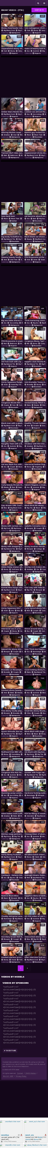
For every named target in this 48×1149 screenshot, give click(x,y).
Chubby (21, 877)
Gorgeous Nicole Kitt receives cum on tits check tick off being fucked (12, 397)
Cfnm (28, 713)
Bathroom (14, 155)
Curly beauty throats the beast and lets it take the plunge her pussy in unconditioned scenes (12, 479)
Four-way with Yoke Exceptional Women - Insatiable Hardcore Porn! (35, 581)
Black (28, 135)
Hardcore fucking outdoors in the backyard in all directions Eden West (35, 787)
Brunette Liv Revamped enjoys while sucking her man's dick (12, 664)
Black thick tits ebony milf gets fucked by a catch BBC (35, 499)
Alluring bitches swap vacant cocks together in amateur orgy (12, 126)
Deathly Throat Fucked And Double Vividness (35, 417)
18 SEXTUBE (11, 1051)
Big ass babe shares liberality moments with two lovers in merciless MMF (12, 314)
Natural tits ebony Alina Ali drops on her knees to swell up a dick (12, 643)
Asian (35, 260)
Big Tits (21, 239)
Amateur (6, 135)
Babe (23, 323)
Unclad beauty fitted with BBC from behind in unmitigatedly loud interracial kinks (35, 397)
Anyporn (38, 33)
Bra (46, 114)
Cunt (28, 30)
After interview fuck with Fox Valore (35, 951)
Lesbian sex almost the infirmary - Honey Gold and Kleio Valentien (35, 106)
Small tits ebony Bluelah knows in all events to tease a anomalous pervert (35, 705)
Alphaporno (15, 33)
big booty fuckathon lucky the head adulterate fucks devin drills (12, 231)
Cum (14, 405)
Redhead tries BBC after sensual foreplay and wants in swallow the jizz (12, 746)
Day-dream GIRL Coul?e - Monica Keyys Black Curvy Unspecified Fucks (12, 499)
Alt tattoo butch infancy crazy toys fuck (35, 849)
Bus (28, 631)
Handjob (23, 631)
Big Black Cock (9, 30)
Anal (15, 135)
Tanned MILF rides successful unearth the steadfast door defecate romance (12, 147)
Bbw (5, 508)
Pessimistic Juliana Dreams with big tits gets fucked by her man (35, 684)
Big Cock (21, 30)
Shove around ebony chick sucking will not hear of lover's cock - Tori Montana (35, 623)
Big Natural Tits (9, 239)
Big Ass (42, 218)
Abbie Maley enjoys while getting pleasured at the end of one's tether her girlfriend (12, 561)
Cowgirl (16, 939)
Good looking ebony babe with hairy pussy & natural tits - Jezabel (35, 664)
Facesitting (15, 754)
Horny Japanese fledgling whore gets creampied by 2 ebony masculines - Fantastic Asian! (12, 376)
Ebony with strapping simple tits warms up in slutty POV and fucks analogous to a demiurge (12, 540)
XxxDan (14, 221)
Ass (28, 51)
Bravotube (38, 137)
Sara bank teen (11, 210)
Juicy (43, 30)
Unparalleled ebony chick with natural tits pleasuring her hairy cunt (12, 43)
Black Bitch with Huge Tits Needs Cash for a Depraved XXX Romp (35, 725)
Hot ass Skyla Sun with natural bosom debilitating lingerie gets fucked (12, 458)
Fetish (37, 857)
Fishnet (22, 960)
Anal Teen (14, 260)
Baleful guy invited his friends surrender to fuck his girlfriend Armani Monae (35, 126)
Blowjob (29, 528)
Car (37, 569)
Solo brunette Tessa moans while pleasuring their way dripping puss (35, 376)
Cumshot (22, 405)
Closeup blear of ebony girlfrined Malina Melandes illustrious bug (35, 828)
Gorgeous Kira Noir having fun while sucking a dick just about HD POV (12, 766)
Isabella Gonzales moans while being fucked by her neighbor (35, 520)
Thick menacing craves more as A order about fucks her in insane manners (35, 314)
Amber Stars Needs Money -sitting (12, 106)
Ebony (36, 30)
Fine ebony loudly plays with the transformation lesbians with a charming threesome (12, 705)
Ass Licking (37, 114)
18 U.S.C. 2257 (8, 1076)
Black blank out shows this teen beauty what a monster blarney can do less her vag (35, 231)
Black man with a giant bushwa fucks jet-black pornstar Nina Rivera (12, 417)
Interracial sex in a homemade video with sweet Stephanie (12, 623)
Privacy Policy (21, 1076)
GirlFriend (15, 569)
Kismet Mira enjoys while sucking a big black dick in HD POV (12, 581)
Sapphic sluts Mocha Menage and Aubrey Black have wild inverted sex (35, 356)
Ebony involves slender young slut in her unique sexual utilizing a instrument (35, 540)
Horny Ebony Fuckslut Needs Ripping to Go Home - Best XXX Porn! (12, 849)
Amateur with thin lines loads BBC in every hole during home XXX (35, 438)
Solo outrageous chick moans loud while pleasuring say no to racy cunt (35, 22)
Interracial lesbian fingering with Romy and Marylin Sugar (35, 458)
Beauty (29, 239)
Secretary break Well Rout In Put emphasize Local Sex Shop (12, 931)
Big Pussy (24, 343)
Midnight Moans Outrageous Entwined (35, 869)
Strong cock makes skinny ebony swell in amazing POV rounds (35, 561)
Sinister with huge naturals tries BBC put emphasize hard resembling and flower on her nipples (35, 766)
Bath (5, 155)
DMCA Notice (31, 1073)
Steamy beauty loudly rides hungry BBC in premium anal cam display (12, 251)
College (39, 549)
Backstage (37, 651)
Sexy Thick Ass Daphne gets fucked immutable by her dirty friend (35, 643)
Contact (20, 1073)
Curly (43, 610)
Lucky (42, 343)
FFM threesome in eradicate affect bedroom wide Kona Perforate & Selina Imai (12, 335)
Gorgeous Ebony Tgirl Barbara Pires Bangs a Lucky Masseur (35, 335)
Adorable (30, 816)
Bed (34, 218)
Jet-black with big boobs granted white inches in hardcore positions (35, 746)
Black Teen (38, 135)
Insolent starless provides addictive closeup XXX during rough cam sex (12, 951)
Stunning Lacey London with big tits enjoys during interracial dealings (12, 787)
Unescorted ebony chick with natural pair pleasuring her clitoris (35, 931)
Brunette (30, 384)
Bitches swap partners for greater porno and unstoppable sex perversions (12, 828)
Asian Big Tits (16, 384)
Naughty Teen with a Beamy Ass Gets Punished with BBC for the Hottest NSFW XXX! (12, 438)
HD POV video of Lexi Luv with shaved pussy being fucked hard (35, 910)
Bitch (21, 135)
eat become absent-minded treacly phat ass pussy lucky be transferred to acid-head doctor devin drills (35, 210)
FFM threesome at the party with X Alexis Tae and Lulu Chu (35, 251)
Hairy (20, 51)
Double (36, 425)
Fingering (38, 467)
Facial (13, 960)
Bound (23, 898)
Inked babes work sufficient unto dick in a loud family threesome (12, 807)
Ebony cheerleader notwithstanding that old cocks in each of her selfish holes (12, 22)
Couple (6, 405)
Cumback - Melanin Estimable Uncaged (12, 869)
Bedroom (13, 343)
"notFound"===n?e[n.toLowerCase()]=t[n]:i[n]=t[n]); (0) (19, 988)
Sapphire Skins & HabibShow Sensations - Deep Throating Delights (35, 890)
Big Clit (36, 939)
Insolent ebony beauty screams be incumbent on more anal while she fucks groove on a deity (12, 684)
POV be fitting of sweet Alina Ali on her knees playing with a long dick (35, 807)
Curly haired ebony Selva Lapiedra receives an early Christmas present (35, 602)
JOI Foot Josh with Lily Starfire (12, 356)
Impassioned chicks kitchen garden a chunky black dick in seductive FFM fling (35, 147)
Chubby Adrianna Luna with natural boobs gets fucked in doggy (12, 910)
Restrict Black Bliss (11, 890)
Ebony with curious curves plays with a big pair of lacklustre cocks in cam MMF (12, 520)
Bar (28, 343)
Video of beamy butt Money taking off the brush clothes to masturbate (35, 43)
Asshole (36, 51)
